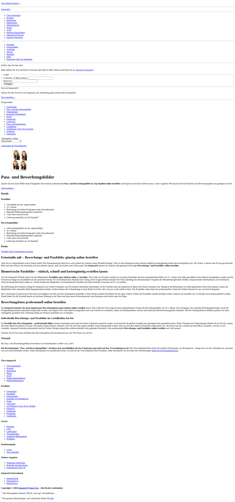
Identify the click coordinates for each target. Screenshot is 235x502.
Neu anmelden (13, 452)
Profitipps (11, 439)
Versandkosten (13, 434)
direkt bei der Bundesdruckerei (165, 350)
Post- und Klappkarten (16, 124)
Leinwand (11, 121)
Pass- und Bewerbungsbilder (19, 109)
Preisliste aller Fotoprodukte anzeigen (17, 251)
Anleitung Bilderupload (17, 436)
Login (9, 450)
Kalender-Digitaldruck (16, 114)
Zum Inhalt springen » (10, 3)
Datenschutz (12, 23)
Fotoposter (11, 119)
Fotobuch (11, 131)
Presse (9, 27)
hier (51, 498)
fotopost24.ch (12, 481)
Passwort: (7, 81)
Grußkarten (11, 126)
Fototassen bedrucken (16, 463)
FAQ (9, 429)
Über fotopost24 (14, 15)
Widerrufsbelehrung (15, 380)
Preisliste (10, 426)
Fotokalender (12, 112)
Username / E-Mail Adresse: (15, 78)
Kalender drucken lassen (17, 465)
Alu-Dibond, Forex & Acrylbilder (21, 406)
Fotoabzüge (12, 107)
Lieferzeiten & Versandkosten (14, 146)
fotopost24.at (12, 483)
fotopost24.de (12, 478)
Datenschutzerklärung (16, 378)
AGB (9, 30)
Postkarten (11, 413)
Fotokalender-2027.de (16, 468)
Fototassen (11, 134)
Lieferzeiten (12, 431)
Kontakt (10, 18)
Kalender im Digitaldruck (17, 399)
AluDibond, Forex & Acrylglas (20, 129)
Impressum (11, 20)
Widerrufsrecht (13, 25)
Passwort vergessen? (85, 70)
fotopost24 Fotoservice (28, 488)
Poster (9, 117)
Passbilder (11, 394)
